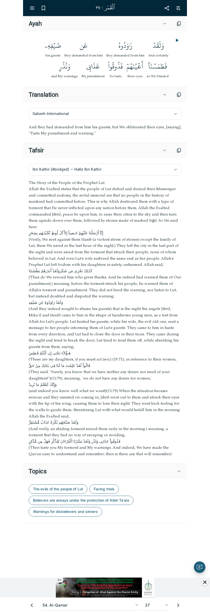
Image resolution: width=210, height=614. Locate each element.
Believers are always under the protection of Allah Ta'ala (81, 500)
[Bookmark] (43, 8)
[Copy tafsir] (179, 150)
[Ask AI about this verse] (199, 567)
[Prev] (31, 605)
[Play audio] (176, 40)
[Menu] (32, 8)
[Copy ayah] (179, 23)
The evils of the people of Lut (58, 489)
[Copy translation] (179, 94)
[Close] (205, 582)
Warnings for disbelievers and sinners (65, 511)
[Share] (166, 8)
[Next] (178, 605)
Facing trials (104, 489)
